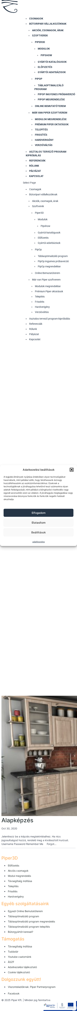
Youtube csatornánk (19, 956)
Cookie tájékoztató (19, 972)
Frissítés (41, 134)
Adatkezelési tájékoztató (22, 967)
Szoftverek (40, 35)
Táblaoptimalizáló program (53, 256)
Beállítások (38, 532)
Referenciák (37, 160)
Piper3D (40, 42)
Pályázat (35, 170)
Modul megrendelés (19, 875)
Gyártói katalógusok (52, 61)
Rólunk (34, 165)
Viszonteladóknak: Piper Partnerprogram (32, 986)
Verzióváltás (43, 145)
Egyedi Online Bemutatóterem (25, 911)
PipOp (38, 78)
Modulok (44, 48)
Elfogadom (38, 512)
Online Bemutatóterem (50, 106)
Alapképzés (17, 820)
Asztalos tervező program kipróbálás (49, 318)
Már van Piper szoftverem (49, 112)
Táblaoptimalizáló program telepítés (29, 926)
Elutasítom (38, 522)
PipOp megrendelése (51, 99)
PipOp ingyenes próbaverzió (56, 94)
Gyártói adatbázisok (52, 72)
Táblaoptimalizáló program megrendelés (31, 921)
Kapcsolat (36, 176)
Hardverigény (44, 139)
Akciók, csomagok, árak (48, 30)
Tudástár (13, 951)
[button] (71, 470)
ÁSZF (11, 961)
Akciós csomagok (18, 870)
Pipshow (46, 55)
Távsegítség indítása (20, 881)
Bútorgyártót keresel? (20, 931)
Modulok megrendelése (51, 119)
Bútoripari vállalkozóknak (47, 23)
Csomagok (36, 18)
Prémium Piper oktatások (52, 124)
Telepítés (41, 129)
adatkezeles (38, 541)
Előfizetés (45, 67)
